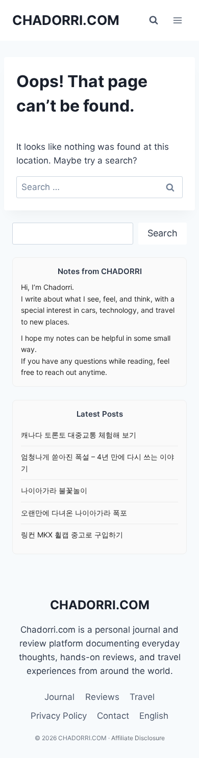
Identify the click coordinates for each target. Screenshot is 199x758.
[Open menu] (177, 20)
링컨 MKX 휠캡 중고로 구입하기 (72, 534)
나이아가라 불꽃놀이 (54, 490)
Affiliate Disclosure (138, 738)
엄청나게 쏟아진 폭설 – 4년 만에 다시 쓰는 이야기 (97, 462)
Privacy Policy (59, 716)
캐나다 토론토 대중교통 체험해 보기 (78, 434)
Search (162, 233)
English (153, 716)
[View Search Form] (153, 20)
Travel (142, 697)
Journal (59, 697)
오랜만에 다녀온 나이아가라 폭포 (74, 512)
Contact (113, 716)
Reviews (102, 697)
